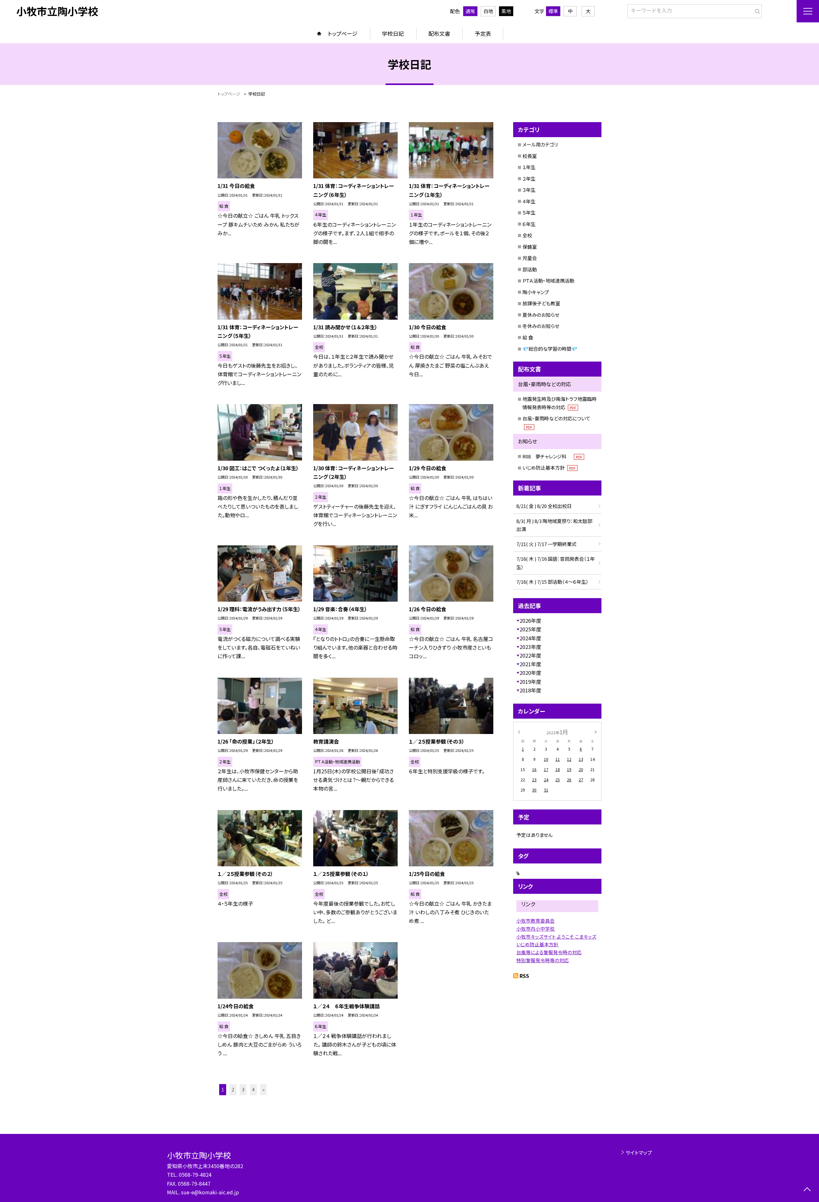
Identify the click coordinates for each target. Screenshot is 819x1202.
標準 (553, 11)
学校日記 (393, 33)
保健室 (529, 246)
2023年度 (530, 647)
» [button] (263, 1089)
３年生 (529, 189)
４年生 (529, 201)
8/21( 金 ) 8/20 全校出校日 (544, 506)
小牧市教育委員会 (535, 920)
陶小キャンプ (535, 292)
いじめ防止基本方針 (549, 467)
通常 (470, 11)
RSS (524, 976)
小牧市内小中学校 (535, 928)
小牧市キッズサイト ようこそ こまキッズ (556, 936)
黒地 (506, 11)
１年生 (529, 167)
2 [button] (233, 1089)
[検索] (756, 10)
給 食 (527, 337)
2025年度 (530, 629)
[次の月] (596, 731)
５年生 (529, 212)
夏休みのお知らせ (540, 314)
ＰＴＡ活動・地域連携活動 (548, 280)
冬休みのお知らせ (540, 326)
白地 (488, 11)
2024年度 (530, 638)
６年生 (529, 224)
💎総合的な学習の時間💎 (549, 348)
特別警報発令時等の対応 (542, 960)
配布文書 (439, 33)
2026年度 (530, 620)
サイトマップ (638, 1152)
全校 (527, 235)
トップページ (342, 33)
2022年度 (530, 655)
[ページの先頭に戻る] (807, 1190)
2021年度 (530, 664)
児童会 (529, 257)
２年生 (529, 178)
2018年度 (530, 690)
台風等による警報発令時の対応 (549, 952)
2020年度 (530, 672)
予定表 (483, 33)
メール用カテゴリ (540, 144)
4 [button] (253, 1089)
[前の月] (519, 731)
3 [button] (243, 1089)
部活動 (529, 269)
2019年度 (530, 681)
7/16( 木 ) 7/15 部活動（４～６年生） (552, 581)
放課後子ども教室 (541, 303)
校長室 (529, 155)
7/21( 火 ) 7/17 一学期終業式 (546, 544)
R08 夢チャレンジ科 (552, 456)
